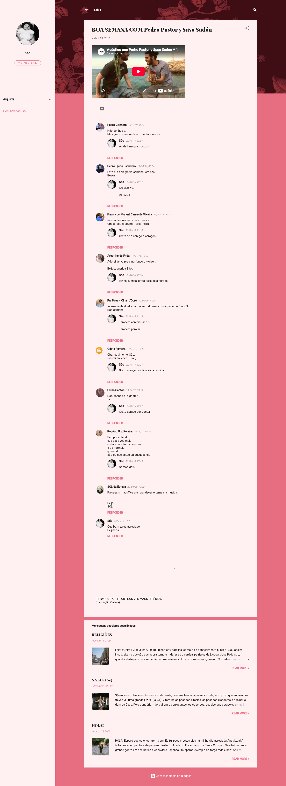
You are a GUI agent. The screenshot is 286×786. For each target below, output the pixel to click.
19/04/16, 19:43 (135, 348)
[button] (247, 29)
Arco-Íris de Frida (118, 255)
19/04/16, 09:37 (162, 214)
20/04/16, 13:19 (134, 316)
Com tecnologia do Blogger (173, 776)
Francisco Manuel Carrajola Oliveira (129, 214)
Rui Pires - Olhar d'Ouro (122, 300)
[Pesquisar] (255, 11)
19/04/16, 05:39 (136, 124)
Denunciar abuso (14, 111)
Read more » (240, 668)
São (121, 140)
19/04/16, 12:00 (139, 255)
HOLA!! (98, 725)
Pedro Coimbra (117, 125)
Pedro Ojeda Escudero (121, 166)
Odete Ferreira (116, 349)
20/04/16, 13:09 (134, 140)
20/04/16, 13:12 (134, 182)
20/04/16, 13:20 (134, 364)
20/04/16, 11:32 (136, 486)
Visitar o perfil (27, 63)
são (97, 9)
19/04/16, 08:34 (145, 166)
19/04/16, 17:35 (147, 300)
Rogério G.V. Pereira (119, 431)
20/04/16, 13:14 (134, 230)
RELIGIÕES (102, 634)
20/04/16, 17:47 (122, 520)
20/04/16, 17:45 (134, 461)
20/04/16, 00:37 (142, 431)
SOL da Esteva (116, 486)
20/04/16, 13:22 (134, 405)
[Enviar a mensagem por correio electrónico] (102, 110)
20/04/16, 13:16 (134, 275)
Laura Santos (116, 390)
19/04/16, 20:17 (134, 390)
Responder (115, 157)
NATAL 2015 (102, 680)
